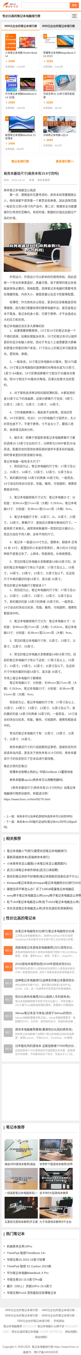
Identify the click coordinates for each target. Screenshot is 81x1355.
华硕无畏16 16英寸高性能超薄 (59, 95)
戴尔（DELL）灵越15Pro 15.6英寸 (29, 1286)
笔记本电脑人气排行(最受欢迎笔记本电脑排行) (37, 851)
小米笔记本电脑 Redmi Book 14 (21, 54)
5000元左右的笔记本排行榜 (21, 1315)
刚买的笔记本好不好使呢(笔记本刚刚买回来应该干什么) (43, 876)
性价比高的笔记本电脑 (25, 1331)
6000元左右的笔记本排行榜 (58, 1315)
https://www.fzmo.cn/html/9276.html (27, 799)
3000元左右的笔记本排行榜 (20, 26)
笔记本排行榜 (20, 161)
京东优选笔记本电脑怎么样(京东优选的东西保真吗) (40, 908)
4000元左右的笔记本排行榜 (58, 26)
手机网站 (59, 1320)
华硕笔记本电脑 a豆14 (55, 135)
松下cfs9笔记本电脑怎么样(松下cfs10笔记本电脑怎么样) (43, 902)
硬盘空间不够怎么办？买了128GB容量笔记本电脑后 (40, 889)
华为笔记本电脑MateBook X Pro (28, 1273)
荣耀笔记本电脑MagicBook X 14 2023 (59, 54)
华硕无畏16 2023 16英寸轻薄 (26, 1259)
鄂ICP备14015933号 (46, 1352)
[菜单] (74, 16)
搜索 (74, 5)
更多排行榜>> (65, 161)
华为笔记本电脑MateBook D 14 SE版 (21, 95)
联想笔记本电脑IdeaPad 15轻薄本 (20, 137)
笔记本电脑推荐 (12, 1326)
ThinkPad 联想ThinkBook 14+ (26, 1253)
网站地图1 (71, 1331)
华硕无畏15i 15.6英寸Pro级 (24, 1279)
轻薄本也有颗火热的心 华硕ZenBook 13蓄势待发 (41, 772)
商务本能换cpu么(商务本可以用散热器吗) (36, 779)
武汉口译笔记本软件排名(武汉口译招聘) (32, 870)
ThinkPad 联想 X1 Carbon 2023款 (29, 1266)
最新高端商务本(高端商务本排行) (28, 857)
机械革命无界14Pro (19, 1246)
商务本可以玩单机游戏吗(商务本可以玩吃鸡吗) (44, 816)
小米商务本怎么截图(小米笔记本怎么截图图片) (37, 863)
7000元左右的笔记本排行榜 (33, 1320)
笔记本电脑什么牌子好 (50, 1326)
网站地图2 (41, 1337)
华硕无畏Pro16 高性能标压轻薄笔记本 (31, 1292)
